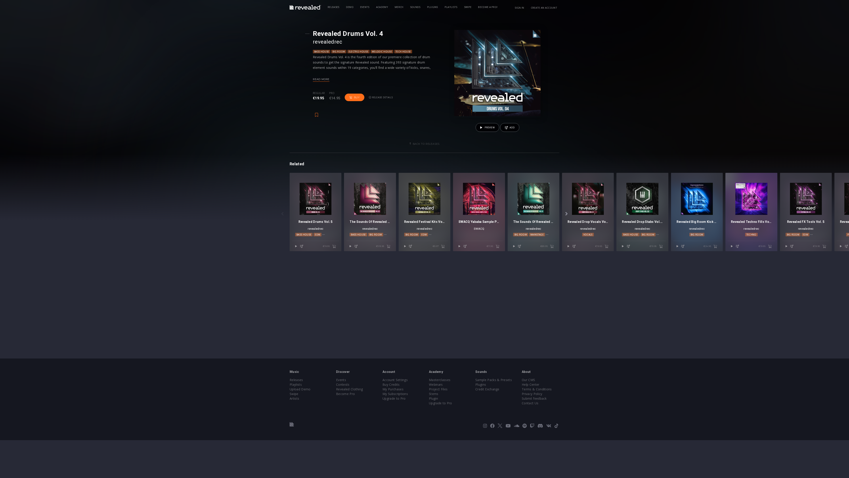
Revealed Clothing (349, 389)
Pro (332, 93)
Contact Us (530, 403)
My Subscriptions (395, 394)
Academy (382, 7)
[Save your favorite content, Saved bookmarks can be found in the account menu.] (316, 112)
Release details (382, 97)
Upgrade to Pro (393, 398)
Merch (399, 7)
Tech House (403, 51)
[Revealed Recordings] (305, 7)
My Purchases (392, 389)
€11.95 (490, 246)
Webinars (436, 384)
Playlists (451, 7)
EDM (317, 234)
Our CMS (528, 380)
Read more (321, 79)
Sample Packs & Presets (493, 380)
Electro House (358, 51)
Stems (433, 394)
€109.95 (380, 246)
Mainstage (537, 234)
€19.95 (327, 246)
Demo (350, 7)
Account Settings (395, 380)
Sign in (519, 7)
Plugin (433, 398)
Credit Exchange (487, 389)
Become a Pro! (487, 7)
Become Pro (345, 394)
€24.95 (708, 246)
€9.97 (436, 246)
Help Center (530, 384)
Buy (357, 97)
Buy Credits (391, 384)
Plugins (432, 7)
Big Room (339, 51)
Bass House (321, 51)
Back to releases (426, 143)
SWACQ (479, 228)
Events (364, 7)
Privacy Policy (532, 394)
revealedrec (327, 42)
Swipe (468, 7)
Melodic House (382, 51)
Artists (294, 398)
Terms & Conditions (537, 389)
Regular (319, 93)
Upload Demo (300, 389)
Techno (751, 234)
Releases (333, 7)
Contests (343, 384)
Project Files (438, 389)
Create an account (544, 7)
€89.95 (544, 246)
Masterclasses (439, 380)
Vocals (588, 234)
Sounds (415, 7)
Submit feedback (534, 398)
